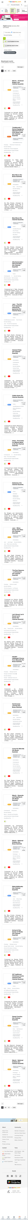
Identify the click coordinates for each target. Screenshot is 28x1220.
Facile (14, 226)
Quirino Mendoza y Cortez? (17, 409)
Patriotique (15, 854)
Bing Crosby (19, 898)
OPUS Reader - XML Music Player (19, 1152)
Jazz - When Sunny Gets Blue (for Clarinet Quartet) (17, 530)
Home (3, 1218)
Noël (5, 988)
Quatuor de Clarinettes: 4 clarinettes (18, 87)
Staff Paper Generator (20, 1160)
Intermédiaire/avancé (17, 142)
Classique (6, 144)
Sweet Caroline (16, 1032)
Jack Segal (10, 542)
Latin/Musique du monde (9, 319)
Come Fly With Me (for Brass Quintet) (18, 750)
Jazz (5, 542)
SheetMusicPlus (16, 105)
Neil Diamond (19, 1029)
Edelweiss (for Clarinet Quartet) (17, 483)
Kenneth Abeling (11, 52)
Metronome (17, 1155)
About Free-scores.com (5, 1131)
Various (9, 988)
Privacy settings (6, 1144)
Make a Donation (19, 1140)
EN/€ (25, 5)
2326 (14, 70)
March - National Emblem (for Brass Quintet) (17, 842)
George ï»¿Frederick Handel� (10, 673)
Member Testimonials (7, 1137)
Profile (25, 1218)
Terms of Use (5, 1139)
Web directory (18, 1164)
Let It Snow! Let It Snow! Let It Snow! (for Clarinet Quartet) (18, 617)
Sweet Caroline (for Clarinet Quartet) (17, 1018)
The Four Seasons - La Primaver (11, 588)
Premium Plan (18, 1137)
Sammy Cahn (10, 628)
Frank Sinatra (19, 319)
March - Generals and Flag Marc (11, 814)
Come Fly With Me (17, 768)
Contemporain (16, 93)
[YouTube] (12, 1176)
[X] (16, 1176)
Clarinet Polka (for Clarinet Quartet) (16, 351)
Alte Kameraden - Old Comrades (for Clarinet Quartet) (18, 264)
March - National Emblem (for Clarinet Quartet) (17, 1061)
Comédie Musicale (17, 228)
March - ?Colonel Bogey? (16, 99)
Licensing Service (19, 1135)
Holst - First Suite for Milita (9, 456)
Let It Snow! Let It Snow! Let (10, 630)
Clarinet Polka (16, 368)
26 (5, 70)
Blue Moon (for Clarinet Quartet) (17, 218)
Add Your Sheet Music (20, 1133)
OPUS (19, 1218)
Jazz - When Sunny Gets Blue (10, 544)
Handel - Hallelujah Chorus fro (10, 677)
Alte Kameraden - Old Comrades (11, 278)
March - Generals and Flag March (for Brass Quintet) (18, 798)
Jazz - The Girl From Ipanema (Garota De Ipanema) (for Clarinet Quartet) (17, 307)
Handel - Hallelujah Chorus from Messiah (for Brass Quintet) (18, 659)
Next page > (20, 67)
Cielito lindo (15, 413)
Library (14, 1218)
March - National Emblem (16, 858)
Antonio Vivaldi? (13, 584)
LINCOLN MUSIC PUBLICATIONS (16, 102)
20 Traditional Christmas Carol (10, 990)
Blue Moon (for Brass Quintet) (17, 175)
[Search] (4, 38)
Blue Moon (15, 190)
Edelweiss (15, 500)
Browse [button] (8, 1218)
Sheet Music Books (6, 1154)
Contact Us (5, 1134)
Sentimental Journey (17, 721)
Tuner (16, 1162)
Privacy (4, 1141)
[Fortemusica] (8, 1191)
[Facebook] (7, 1176)
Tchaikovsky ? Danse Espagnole (11, 148)
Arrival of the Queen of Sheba (10, 948)
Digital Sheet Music (6, 1158)
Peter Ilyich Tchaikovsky (15, 144)
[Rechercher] (21, 4)
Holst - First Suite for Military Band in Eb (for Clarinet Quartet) (18, 443)
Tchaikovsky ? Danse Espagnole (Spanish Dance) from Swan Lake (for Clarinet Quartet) (18, 131)
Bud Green (19, 717)
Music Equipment (8, 1161)
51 (8, 70)
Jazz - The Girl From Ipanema (10, 323)
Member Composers (19, 1130)
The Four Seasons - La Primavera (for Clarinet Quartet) (18, 572)
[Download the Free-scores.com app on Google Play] (14, 1182)
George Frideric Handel (9, 946)
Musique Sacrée (13, 671)
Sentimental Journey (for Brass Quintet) (17, 705)
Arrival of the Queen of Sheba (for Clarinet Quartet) (17, 932)
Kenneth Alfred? (16, 95)
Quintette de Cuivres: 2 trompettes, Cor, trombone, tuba (18, 180)
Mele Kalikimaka (16, 902)
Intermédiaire (16, 91)
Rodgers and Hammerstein (16, 496)
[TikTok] (20, 1176)
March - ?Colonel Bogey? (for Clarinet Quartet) (18, 82)
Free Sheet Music (8, 1151)
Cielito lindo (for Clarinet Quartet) (17, 396)
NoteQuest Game (19, 1157)
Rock (14, 186)
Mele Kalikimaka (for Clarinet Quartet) (17, 888)
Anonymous (15, 364)
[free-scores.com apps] (2, 10)
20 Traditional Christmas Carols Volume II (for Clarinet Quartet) (18, 976)
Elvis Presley (19, 186)
